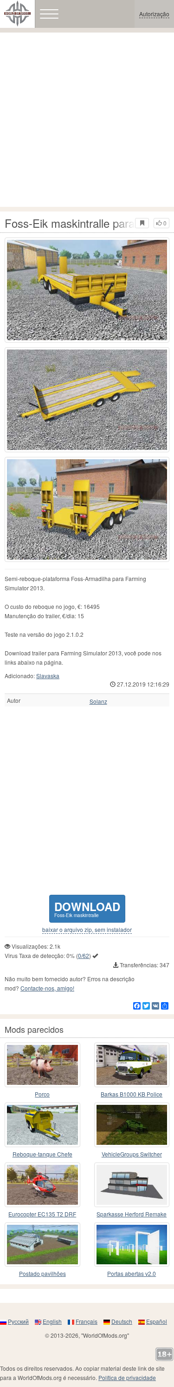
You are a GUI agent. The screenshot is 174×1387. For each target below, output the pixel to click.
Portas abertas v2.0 (131, 1273)
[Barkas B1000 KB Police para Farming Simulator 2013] (132, 1065)
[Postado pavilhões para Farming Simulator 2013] (42, 1244)
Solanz (98, 701)
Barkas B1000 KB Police (131, 1094)
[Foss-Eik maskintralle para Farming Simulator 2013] (87, 290)
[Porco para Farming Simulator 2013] (42, 1065)
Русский (18, 1321)
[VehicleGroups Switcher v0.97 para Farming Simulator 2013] (132, 1125)
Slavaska (47, 676)
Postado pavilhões (42, 1273)
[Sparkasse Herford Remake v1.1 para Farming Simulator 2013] (132, 1184)
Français (86, 1321)
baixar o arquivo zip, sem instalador (87, 929)
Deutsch (121, 1321)
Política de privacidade (127, 1377)
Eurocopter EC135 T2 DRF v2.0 (42, 1214)
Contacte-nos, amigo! (47, 988)
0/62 (83, 955)
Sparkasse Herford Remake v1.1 (132, 1214)
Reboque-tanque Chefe (42, 1154)
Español (156, 1321)
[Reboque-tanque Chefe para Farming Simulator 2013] (42, 1125)
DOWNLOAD (87, 908)
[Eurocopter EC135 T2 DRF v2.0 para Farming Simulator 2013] (42, 1184)
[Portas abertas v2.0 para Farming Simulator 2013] (132, 1244)
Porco (42, 1094)
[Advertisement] (87, 120)
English (52, 1321)
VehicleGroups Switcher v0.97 (132, 1154)
